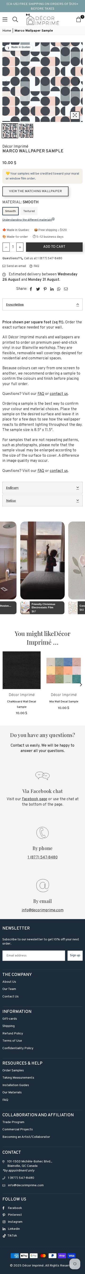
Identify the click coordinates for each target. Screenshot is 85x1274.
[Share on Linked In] (52, 289)
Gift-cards (9, 1019)
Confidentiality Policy (17, 1048)
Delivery (12, 487)
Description (15, 304)
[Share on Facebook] (31, 289)
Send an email (16, 266)
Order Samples (13, 1071)
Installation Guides (15, 1085)
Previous (5, 82)
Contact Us (10, 997)
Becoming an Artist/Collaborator (26, 1137)
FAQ (36, 266)
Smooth (10, 211)
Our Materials (12, 1093)
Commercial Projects (17, 1130)
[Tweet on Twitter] (38, 289)
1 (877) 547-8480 (43, 857)
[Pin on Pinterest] (45, 289)
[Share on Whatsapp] (59, 289)
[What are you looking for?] (15, 19)
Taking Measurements (18, 1078)
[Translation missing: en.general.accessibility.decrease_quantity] (6, 247)
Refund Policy (12, 1034)
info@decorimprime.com (43, 910)
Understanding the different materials (27, 220)
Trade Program (13, 1122)
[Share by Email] (66, 289)
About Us (9, 982)
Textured (29, 211)
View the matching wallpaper (35, 191)
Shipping (8, 1026)
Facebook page (34, 799)
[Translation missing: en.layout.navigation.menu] (4, 19)
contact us (59, 394)
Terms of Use (12, 1041)
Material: (20, 202)
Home (6, 31)
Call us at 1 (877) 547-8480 (42, 258)
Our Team (9, 989)
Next (79, 82)
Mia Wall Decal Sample (63, 702)
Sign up (75, 955)
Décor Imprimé (15, 146)
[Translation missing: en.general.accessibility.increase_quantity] (19, 247)
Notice (11, 500)
